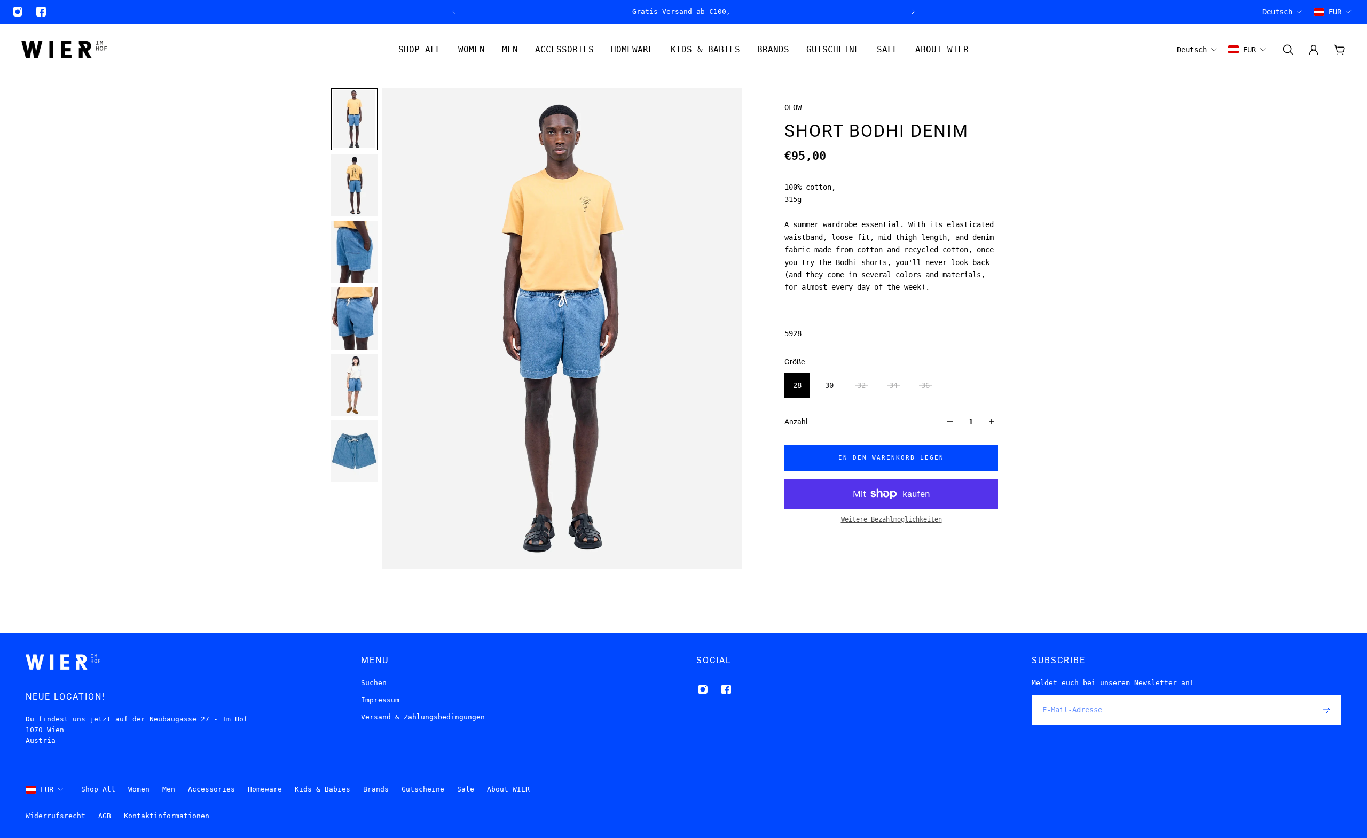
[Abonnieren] (1326, 710)
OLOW (793, 107)
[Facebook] (41, 12)
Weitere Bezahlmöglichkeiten (891, 519)
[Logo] (64, 49)
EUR (47, 789)
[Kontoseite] (1313, 49)
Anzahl (795, 421)
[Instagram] (17, 12)
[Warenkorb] (1339, 49)
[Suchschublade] (1288, 49)
